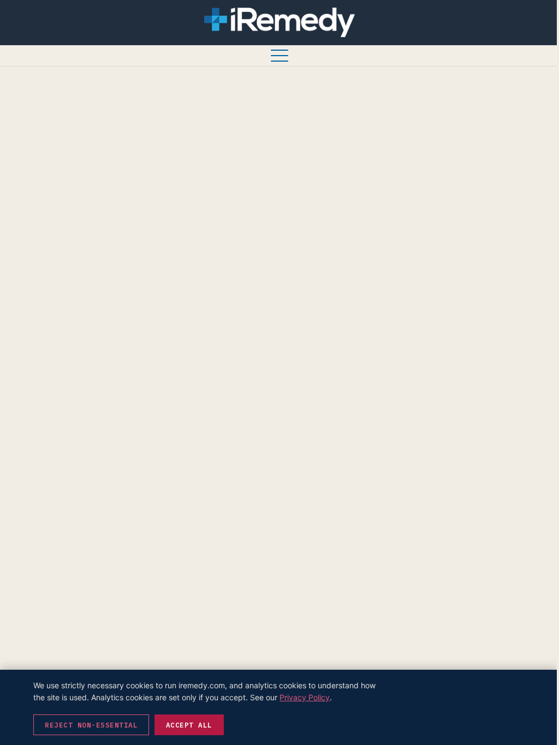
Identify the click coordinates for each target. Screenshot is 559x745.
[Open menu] (279, 56)
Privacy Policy (305, 697)
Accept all (189, 724)
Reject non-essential (91, 724)
